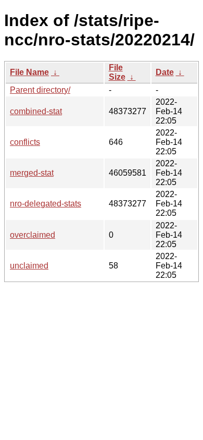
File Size (117, 72)
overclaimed (32, 234)
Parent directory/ (40, 89)
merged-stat (32, 172)
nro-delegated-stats (45, 203)
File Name (29, 72)
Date (165, 72)
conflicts (25, 142)
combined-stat (36, 111)
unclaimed (29, 265)
